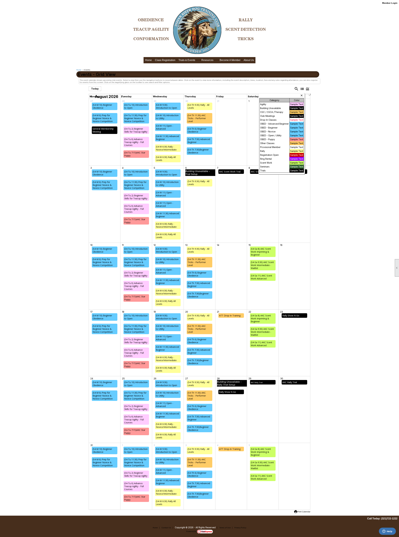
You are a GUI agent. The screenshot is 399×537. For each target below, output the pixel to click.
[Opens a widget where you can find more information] (387, 531)
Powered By (191, 531)
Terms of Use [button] (225, 528)
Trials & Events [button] (186, 60)
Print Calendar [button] (304, 511)
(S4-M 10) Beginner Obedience (102, 106)
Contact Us (166, 528)
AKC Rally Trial (257, 382)
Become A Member (230, 60)
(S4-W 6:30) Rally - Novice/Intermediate (166, 148)
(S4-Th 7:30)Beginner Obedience (198, 151)
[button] (307, 88)
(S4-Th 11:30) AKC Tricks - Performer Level (196, 118)
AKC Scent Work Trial (229, 171)
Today (95, 88)
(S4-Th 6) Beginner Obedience (196, 130)
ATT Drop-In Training (229, 315)
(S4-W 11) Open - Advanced (164, 127)
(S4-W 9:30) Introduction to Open (166, 106)
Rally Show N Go (290, 315)
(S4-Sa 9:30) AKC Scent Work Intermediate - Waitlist (262, 265)
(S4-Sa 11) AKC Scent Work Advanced (261, 277)
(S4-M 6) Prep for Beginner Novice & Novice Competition (103, 118)
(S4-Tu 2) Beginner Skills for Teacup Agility (135, 130)
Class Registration (165, 60)
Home (148, 60)
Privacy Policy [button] (240, 528)
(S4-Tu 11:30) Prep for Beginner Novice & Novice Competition (135, 118)
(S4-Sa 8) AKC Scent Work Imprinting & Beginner (261, 251)
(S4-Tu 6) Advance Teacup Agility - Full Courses (134, 142)
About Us (249, 60)
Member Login (389, 3)
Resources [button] (207, 60)
